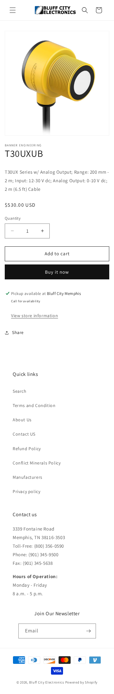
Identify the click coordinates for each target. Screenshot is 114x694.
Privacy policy (26, 491)
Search (20, 391)
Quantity (13, 218)
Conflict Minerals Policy (36, 463)
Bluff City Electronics (47, 682)
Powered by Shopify (81, 682)
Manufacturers (27, 477)
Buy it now (57, 272)
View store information (34, 315)
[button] (13, 10)
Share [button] (18, 332)
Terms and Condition (34, 405)
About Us (22, 420)
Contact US (24, 434)
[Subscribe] (89, 631)
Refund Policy (27, 448)
